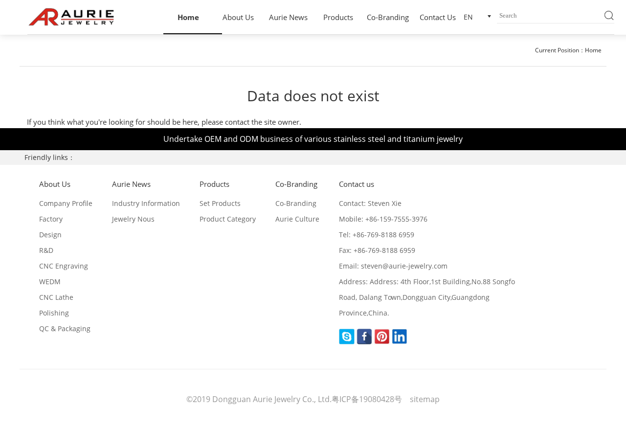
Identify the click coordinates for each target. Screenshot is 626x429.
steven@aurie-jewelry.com (404, 266)
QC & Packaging (64, 328)
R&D (46, 250)
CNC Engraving (63, 266)
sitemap (425, 399)
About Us (238, 17)
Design (50, 234)
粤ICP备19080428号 (368, 399)
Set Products (220, 203)
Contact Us (438, 17)
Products (338, 17)
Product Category (228, 219)
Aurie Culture (297, 219)
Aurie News (288, 17)
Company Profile (65, 203)
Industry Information (146, 203)
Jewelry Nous (133, 219)
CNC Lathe (56, 297)
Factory (51, 219)
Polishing (54, 312)
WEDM (50, 281)
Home (188, 17)
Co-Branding (388, 17)
